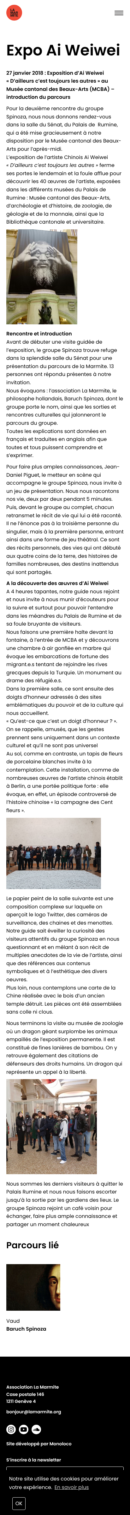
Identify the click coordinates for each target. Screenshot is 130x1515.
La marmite (25, 13)
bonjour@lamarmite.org (33, 1412)
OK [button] (18, 1503)
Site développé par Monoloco (39, 1444)
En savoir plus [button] (72, 1487)
